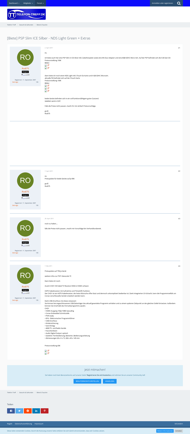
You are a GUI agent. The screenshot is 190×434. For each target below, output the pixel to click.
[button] (11, 410)
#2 (179, 171)
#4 (179, 266)
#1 (179, 48)
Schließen (178, 431)
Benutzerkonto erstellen (87, 381)
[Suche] (179, 3)
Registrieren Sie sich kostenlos (99, 375)
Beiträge (15, 82)
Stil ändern (179, 423)
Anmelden (109, 381)
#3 (179, 218)
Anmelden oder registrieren (162, 3)
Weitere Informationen (165, 431)
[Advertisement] (136, 12)
